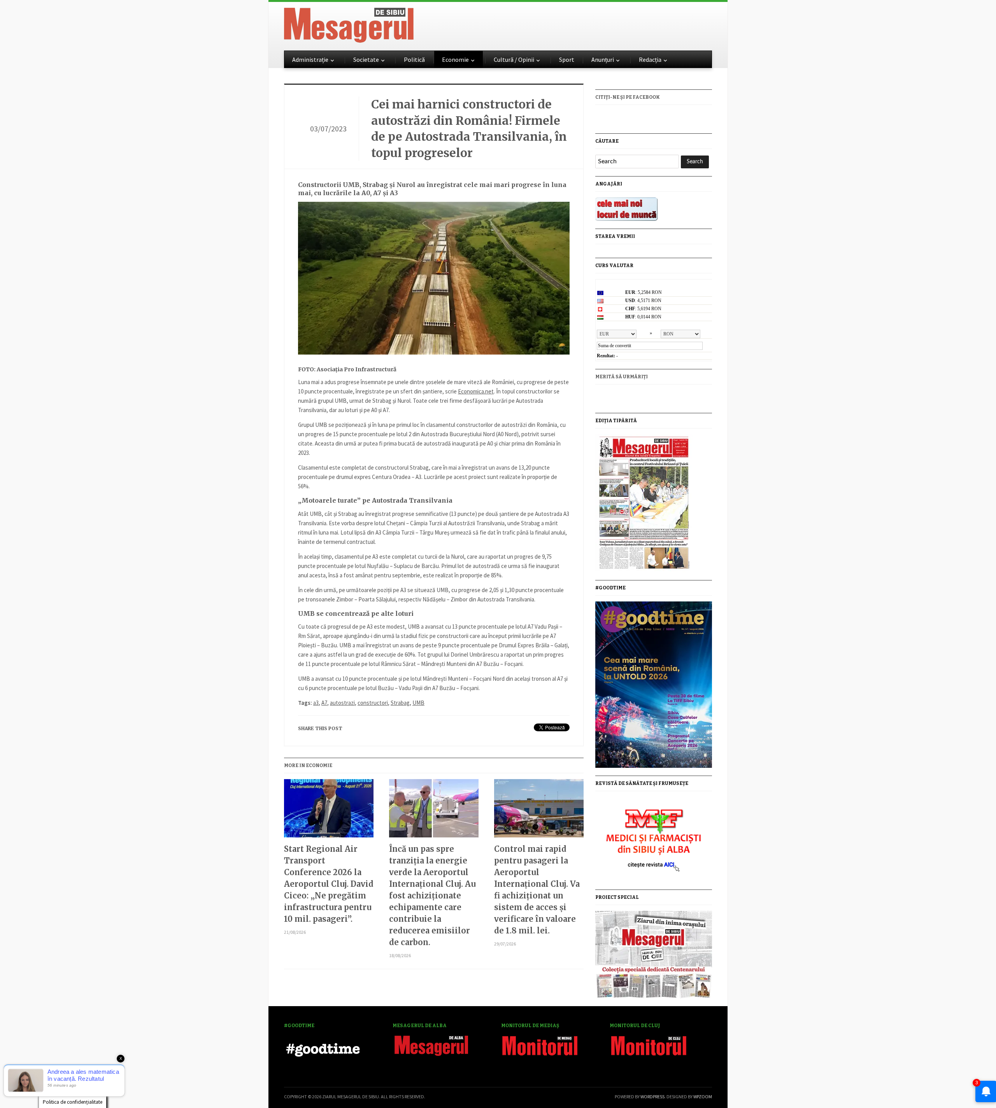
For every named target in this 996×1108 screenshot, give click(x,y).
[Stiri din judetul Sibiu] (349, 23)
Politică (414, 59)
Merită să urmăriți (621, 376)
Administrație (310, 59)
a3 (316, 702)
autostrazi (342, 702)
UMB (418, 702)
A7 (324, 702)
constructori (373, 702)
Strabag (400, 702)
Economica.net (476, 391)
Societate (366, 59)
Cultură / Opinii (514, 59)
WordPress (652, 1096)
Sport (566, 59)
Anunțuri (602, 59)
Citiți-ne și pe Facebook (627, 97)
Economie (455, 59)
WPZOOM (702, 1096)
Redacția (650, 59)
